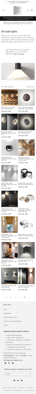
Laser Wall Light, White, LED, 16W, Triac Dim (9, 286)
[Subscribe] (30, 374)
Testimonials (7, 313)
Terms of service (8, 390)
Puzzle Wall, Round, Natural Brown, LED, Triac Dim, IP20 (25, 108)
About (5, 309)
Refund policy (21, 387)
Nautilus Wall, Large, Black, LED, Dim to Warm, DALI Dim (25, 184)
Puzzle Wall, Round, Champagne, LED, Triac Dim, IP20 (9, 133)
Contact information (29, 390)
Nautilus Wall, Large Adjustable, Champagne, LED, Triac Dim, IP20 (9, 236)
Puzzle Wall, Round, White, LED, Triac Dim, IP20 (25, 132)
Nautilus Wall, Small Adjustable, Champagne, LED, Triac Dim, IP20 (26, 159)
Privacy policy (30, 387)
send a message (18, 54)
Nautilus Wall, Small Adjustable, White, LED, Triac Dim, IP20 (9, 184)
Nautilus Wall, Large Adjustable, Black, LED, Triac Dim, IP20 (9, 210)
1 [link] (6, 297)
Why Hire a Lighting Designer (12, 321)
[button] (3, 10)
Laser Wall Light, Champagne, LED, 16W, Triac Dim (26, 286)
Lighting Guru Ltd (11, 387)
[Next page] (30, 297)
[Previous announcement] (3, 2)
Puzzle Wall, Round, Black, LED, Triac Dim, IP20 (8, 108)
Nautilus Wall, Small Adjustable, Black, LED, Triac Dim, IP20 (9, 159)
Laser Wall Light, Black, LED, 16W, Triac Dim (25, 261)
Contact (5, 325)
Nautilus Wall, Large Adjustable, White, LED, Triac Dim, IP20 (9, 262)
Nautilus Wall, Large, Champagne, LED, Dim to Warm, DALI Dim (24, 210)
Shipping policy (18, 390)
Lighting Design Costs (10, 317)
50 (25, 297)
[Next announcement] (33, 2)
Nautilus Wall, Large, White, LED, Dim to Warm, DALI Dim (25, 235)
